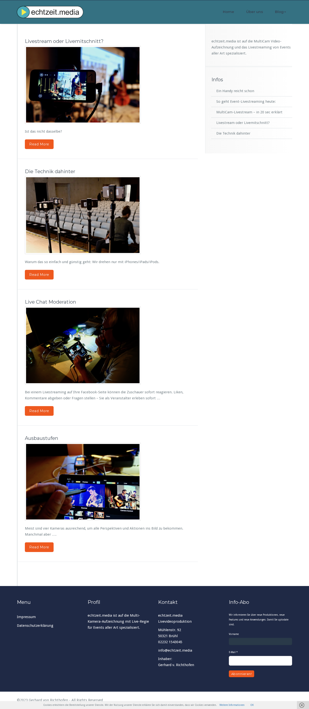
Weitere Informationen (232, 705)
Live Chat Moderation (50, 302)
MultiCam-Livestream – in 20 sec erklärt (249, 112)
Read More (39, 144)
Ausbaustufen (41, 438)
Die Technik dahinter (50, 171)
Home (228, 11)
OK (252, 705)
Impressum (26, 617)
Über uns (254, 11)
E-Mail (233, 652)
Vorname (234, 634)
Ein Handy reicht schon (235, 91)
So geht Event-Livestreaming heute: (246, 101)
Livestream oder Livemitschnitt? (64, 41)
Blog (279, 11)
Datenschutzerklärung (35, 625)
